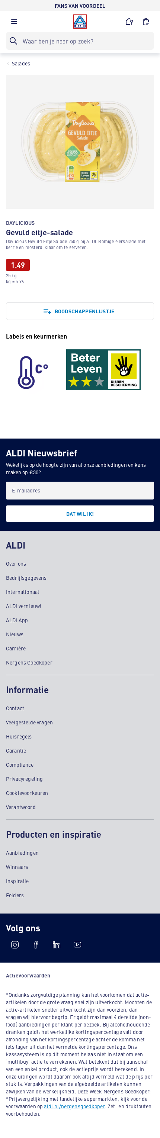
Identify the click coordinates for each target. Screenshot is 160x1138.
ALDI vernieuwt (24, 606)
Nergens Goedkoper (29, 662)
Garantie (16, 750)
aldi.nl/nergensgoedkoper (74, 1106)
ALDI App (17, 620)
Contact (15, 708)
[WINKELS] (129, 21)
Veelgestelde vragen (29, 722)
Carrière (16, 648)
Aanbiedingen (22, 852)
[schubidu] (36, 945)
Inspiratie (17, 881)
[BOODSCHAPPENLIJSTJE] (145, 21)
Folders (15, 895)
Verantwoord (21, 807)
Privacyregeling (24, 778)
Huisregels (19, 736)
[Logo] (80, 21)
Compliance (20, 764)
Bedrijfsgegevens (26, 577)
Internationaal (22, 591)
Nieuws (14, 634)
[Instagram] (15, 945)
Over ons (16, 563)
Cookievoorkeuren (27, 792)
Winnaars (17, 866)
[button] (14, 23)
